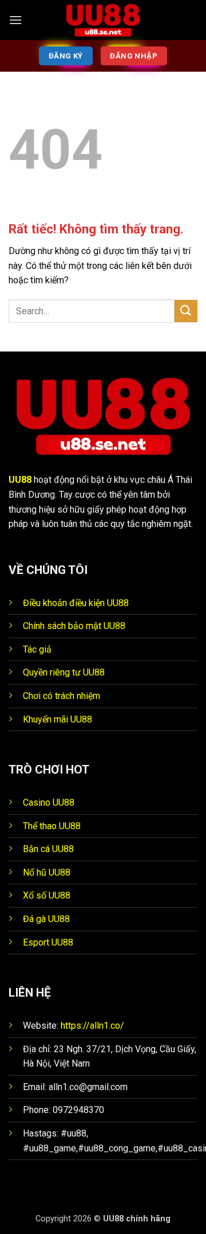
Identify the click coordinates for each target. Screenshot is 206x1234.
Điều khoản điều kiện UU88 (76, 603)
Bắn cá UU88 (48, 849)
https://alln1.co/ (92, 1025)
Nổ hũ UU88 (46, 872)
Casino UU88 (48, 802)
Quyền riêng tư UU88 (64, 672)
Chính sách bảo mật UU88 (74, 625)
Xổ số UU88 (46, 895)
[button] (15, 20)
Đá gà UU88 (46, 918)
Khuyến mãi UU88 (57, 719)
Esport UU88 (48, 942)
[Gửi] (186, 311)
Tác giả (37, 649)
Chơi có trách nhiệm (61, 695)
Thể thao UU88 (52, 826)
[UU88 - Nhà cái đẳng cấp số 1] (103, 20)
